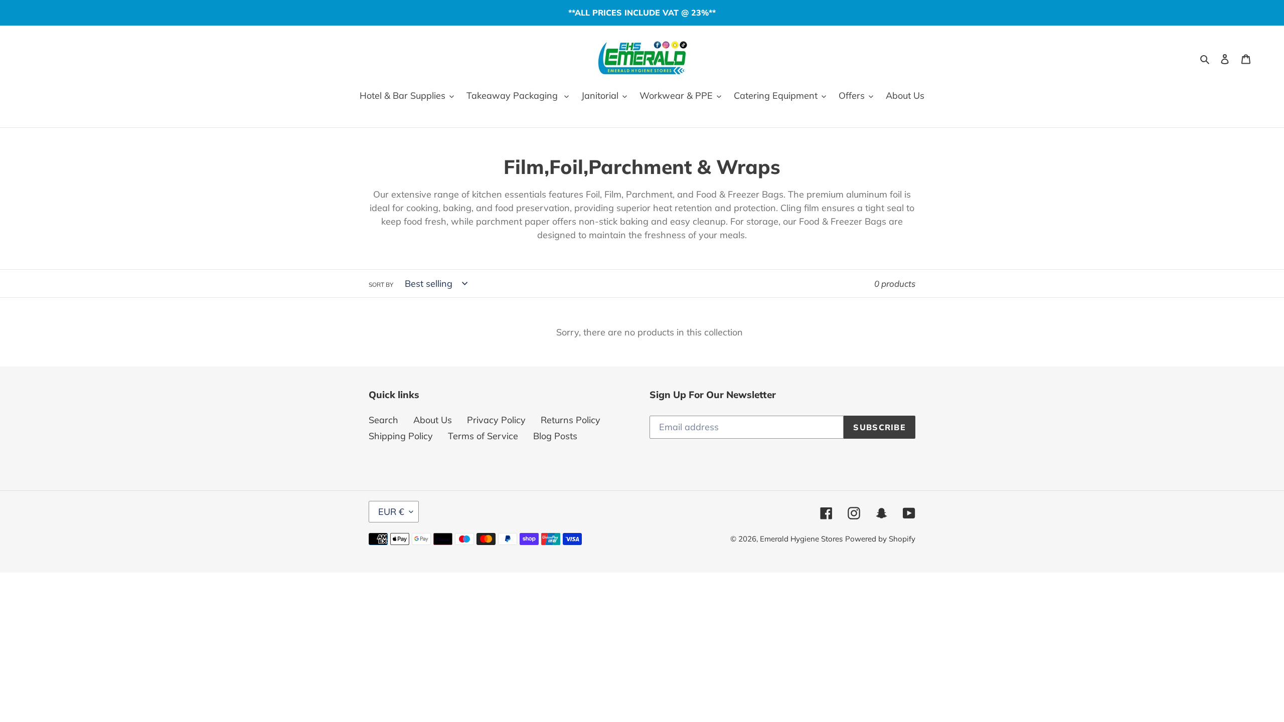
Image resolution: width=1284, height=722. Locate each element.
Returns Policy (570, 420)
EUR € (391, 511)
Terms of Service (483, 436)
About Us (432, 420)
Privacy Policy (496, 420)
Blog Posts (555, 436)
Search (383, 420)
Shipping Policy (401, 436)
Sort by (381, 284)
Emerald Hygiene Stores (801, 539)
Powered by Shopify (880, 539)
